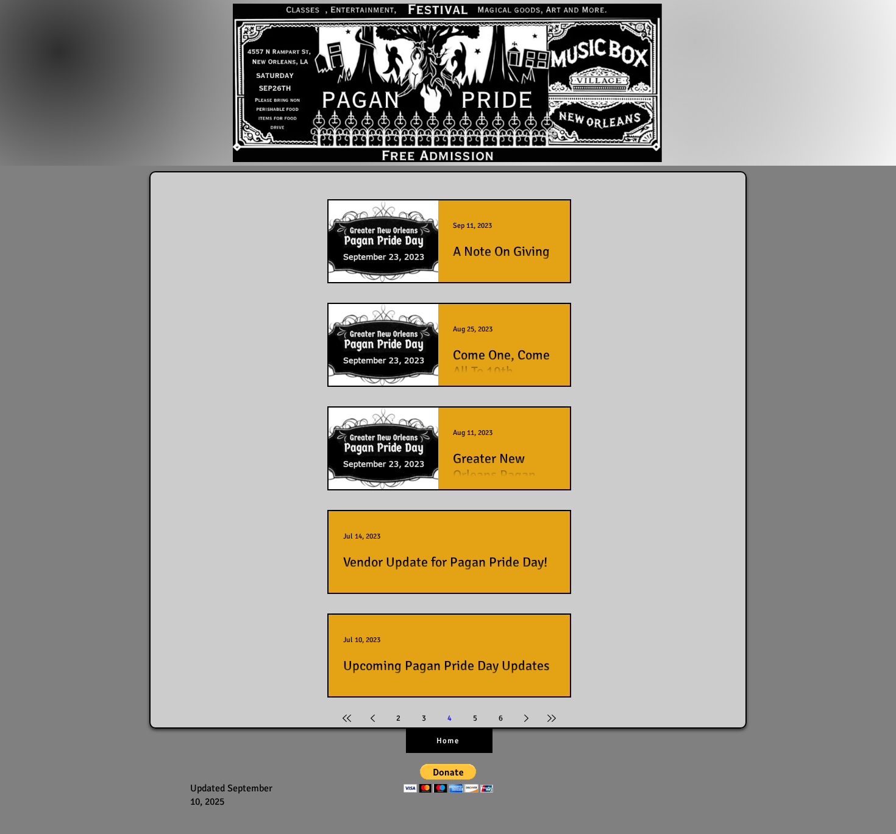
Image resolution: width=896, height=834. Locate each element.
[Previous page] (372, 718)
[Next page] (526, 718)
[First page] (347, 718)
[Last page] (552, 718)
